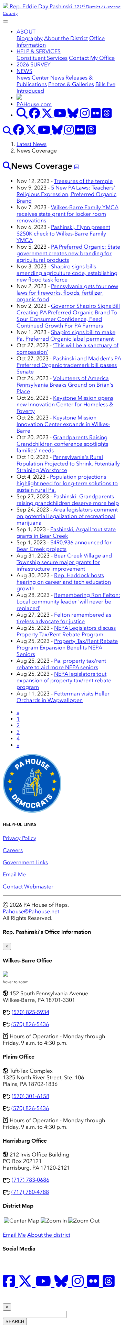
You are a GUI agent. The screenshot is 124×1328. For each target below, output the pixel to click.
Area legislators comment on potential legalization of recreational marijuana (67, 516)
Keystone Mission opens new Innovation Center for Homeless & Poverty (65, 404)
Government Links (25, 862)
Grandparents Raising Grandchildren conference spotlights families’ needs (62, 444)
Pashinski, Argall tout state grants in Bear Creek (66, 532)
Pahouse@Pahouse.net (31, 911)
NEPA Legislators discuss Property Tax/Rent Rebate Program (66, 631)
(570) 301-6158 (30, 1096)
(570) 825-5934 (30, 1012)
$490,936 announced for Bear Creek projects (64, 545)
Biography (30, 38)
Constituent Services (42, 58)
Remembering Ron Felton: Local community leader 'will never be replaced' (68, 601)
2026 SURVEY (34, 64)
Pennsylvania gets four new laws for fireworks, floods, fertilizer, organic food (67, 293)
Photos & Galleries (71, 84)
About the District (66, 38)
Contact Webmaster (28, 886)
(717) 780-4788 (30, 1192)
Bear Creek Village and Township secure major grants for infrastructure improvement (64, 562)
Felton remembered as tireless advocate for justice (64, 618)
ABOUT (26, 31)
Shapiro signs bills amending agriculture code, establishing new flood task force (67, 273)
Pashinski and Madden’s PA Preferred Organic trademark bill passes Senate (69, 365)
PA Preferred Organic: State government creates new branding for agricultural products (68, 253)
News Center (33, 77)
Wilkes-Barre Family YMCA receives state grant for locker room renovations (67, 214)
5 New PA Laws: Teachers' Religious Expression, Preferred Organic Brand (66, 194)
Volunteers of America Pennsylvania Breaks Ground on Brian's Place (65, 385)
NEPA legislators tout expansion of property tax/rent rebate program (64, 680)
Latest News (31, 144)
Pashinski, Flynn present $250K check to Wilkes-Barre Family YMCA (63, 233)
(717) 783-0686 (30, 1180)
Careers (13, 850)
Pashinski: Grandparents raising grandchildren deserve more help (68, 499)
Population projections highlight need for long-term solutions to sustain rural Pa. (67, 483)
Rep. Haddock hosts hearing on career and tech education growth (64, 582)
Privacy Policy (19, 838)
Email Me (14, 874)
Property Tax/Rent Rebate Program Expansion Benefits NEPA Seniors (67, 647)
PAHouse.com (34, 104)
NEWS (24, 71)
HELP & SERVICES (39, 51)
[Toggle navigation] (5, 21)
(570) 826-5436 (30, 1024)
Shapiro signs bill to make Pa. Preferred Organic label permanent (66, 335)
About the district (48, 1235)
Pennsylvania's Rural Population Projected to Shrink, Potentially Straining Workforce (68, 463)
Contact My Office (92, 58)
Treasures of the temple (83, 181)
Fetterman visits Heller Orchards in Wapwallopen (63, 696)
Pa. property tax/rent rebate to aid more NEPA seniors (61, 664)
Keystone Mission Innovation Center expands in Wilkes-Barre (63, 424)
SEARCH (15, 1321)
